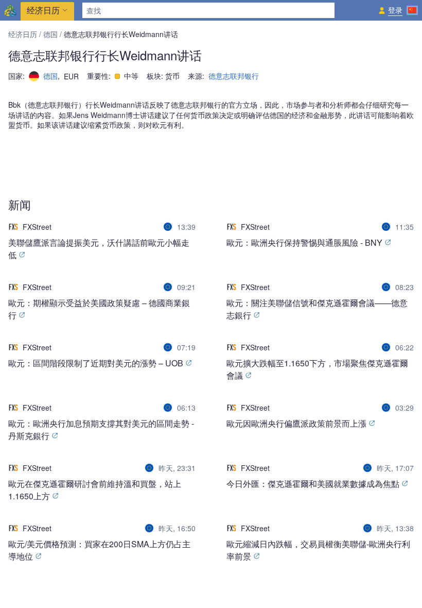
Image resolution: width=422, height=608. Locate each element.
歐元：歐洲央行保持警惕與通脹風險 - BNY (305, 242)
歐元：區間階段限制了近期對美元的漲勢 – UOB (96, 363)
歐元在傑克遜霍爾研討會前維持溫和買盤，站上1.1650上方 (94, 490)
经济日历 (22, 34)
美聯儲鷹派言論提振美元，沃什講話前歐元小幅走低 (98, 249)
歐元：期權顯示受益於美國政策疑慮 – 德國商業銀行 (99, 309)
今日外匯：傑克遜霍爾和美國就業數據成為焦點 (313, 483)
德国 (50, 34)
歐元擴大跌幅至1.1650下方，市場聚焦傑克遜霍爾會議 (317, 369)
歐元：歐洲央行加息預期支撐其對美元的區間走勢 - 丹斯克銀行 (101, 429)
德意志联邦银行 (233, 76)
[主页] (10, 10)
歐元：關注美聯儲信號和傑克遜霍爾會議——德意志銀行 (317, 309)
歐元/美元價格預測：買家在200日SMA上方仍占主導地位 (99, 550)
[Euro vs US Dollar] (169, 227)
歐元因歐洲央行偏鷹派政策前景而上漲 (297, 423)
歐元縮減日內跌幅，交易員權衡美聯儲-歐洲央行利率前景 (318, 550)
